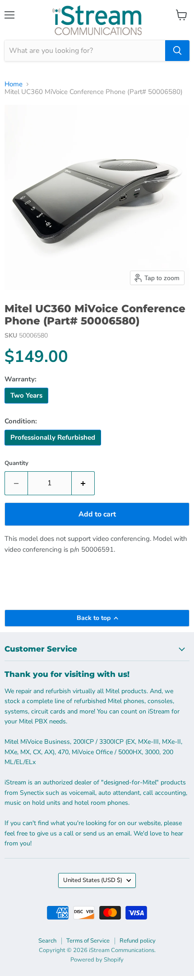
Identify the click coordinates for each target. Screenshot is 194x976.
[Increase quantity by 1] (83, 483)
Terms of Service (88, 941)
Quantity (16, 463)
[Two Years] (28, 405)
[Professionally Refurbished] (54, 447)
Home (14, 84)
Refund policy (138, 941)
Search (47, 941)
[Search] (177, 50)
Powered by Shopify (97, 960)
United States (92, 880)
